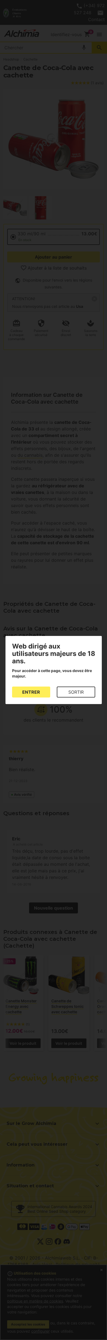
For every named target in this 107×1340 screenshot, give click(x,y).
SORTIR (76, 692)
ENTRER (31, 692)
